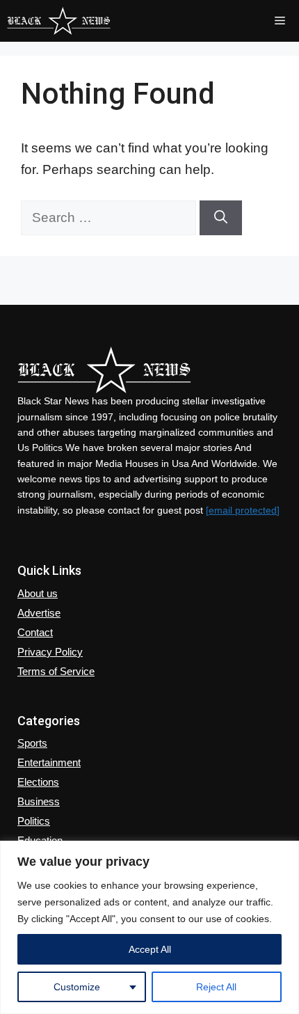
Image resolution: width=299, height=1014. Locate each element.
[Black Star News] (59, 21)
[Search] (221, 218)
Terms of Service (56, 671)
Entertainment (49, 762)
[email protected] (243, 510)
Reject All (216, 986)
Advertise (38, 613)
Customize (77, 986)
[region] (149, 927)
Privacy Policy (50, 652)
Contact (35, 632)
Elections (38, 782)
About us (37, 593)
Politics (33, 821)
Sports (32, 743)
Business (38, 801)
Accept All (150, 949)
